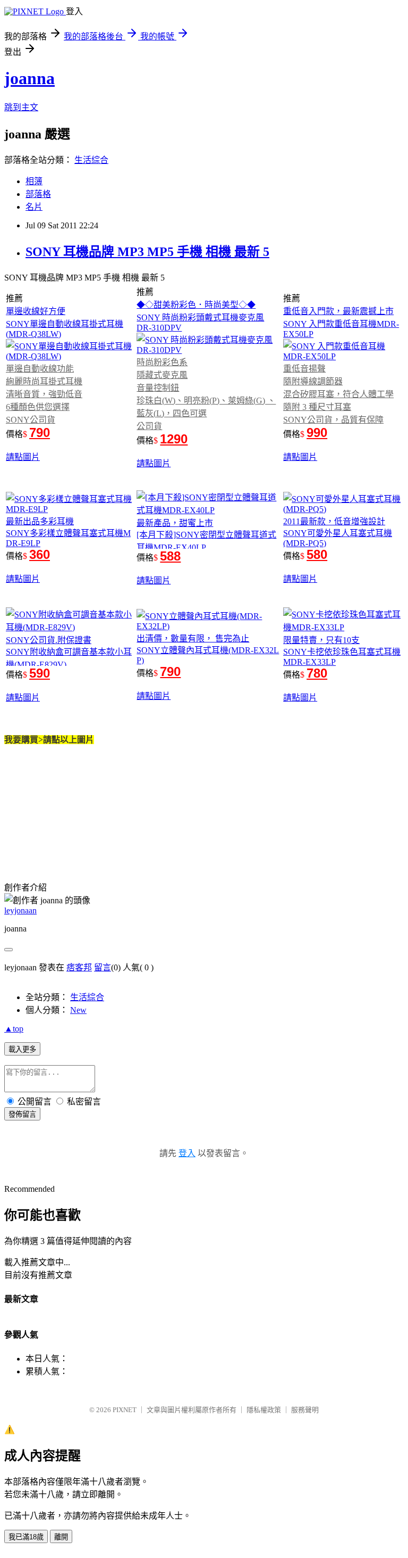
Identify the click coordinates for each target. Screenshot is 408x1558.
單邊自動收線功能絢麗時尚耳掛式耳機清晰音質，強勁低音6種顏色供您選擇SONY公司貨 (44, 394)
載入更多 (22, 1049)
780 (317, 673)
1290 (174, 439)
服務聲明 (305, 1410)
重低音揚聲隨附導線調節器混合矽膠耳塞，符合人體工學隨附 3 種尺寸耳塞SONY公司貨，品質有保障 (338, 394)
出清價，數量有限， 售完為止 (193, 638)
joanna (29, 78)
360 (39, 554)
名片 (34, 206)
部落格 (38, 194)
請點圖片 (23, 456)
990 (317, 432)
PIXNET (125, 1410)
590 (39, 673)
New (78, 1010)
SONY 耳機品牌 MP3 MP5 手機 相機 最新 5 (147, 252)
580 (317, 554)
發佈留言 (22, 1114)
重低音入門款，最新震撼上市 (338, 311)
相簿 (34, 181)
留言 (102, 967)
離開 (61, 1537)
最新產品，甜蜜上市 (175, 522)
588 (170, 556)
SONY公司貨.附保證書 (48, 640)
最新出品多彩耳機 (40, 521)
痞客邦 (79, 967)
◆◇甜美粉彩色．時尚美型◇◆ (196, 304)
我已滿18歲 (26, 1537)
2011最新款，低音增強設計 (334, 521)
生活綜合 (91, 159)
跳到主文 (21, 107)
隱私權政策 (263, 1410)
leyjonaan (20, 910)
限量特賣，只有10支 (321, 640)
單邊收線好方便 (35, 311)
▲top (13, 1028)
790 (39, 432)
